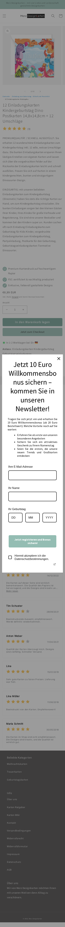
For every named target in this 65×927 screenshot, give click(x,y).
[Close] (59, 358)
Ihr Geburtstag (17, 509)
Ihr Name (14, 488)
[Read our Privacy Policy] (55, 564)
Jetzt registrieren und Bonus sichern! (32, 541)
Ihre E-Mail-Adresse (20, 466)
